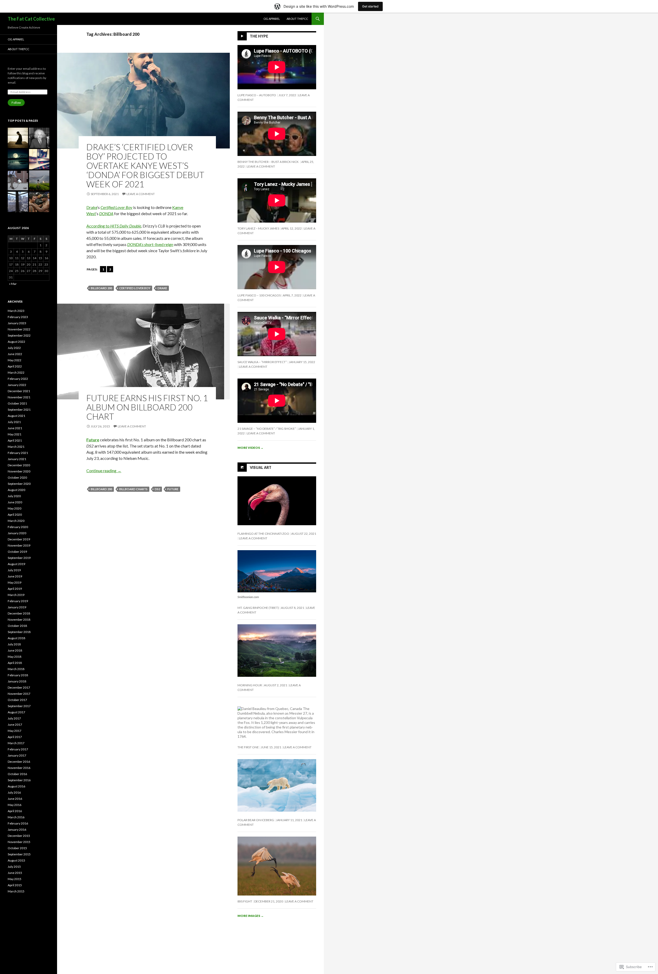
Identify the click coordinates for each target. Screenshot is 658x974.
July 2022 (14, 348)
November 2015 (19, 842)
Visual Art (260, 467)
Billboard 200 (101, 288)
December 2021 (19, 391)
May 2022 (14, 360)
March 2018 (16, 669)
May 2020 (14, 508)
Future (92, 439)
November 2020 (19, 471)
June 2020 (15, 502)
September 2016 (19, 780)
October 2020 (17, 477)
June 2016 (15, 799)
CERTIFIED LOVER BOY (134, 288)
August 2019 (16, 564)
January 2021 (17, 459)
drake (162, 288)
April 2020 (15, 514)
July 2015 (14, 866)
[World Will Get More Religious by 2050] (18, 138)
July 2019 (14, 570)
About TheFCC (297, 18)
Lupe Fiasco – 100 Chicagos (259, 295)
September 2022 (19, 335)
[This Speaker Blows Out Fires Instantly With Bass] (18, 180)
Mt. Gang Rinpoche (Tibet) (258, 608)
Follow (16, 102)
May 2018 (14, 657)
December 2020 (19, 465)
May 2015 (14, 879)
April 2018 (15, 663)
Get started (370, 6)
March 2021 (16, 447)
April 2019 (15, 589)
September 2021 (19, 409)
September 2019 (19, 558)
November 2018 (19, 619)
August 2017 (16, 712)
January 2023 (17, 323)
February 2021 (18, 453)
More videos (250, 448)
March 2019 (16, 595)
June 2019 (15, 576)
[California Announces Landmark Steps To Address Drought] (39, 180)
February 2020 (18, 527)
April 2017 (15, 737)
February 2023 (18, 317)
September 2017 (19, 706)
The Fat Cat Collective (31, 19)
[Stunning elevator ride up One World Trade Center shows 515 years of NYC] (18, 202)
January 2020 (17, 533)
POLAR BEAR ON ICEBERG (255, 820)
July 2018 (14, 644)
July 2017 (14, 718)
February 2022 (18, 379)
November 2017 (19, 694)
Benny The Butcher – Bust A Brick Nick (268, 162)
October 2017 (17, 700)
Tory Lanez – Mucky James (258, 228)
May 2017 (14, 731)
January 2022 (17, 385)
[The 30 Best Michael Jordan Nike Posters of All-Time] (39, 159)
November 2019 (19, 545)
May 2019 (14, 582)
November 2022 (19, 329)
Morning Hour (249, 685)
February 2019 (18, 601)
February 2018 (18, 675)
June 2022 (15, 354)
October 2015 (17, 848)
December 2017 (19, 687)
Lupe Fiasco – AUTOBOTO (257, 95)
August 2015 (16, 860)
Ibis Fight (244, 901)
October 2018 (17, 626)
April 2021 (15, 440)
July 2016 (14, 792)
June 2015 (15, 873)
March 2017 (16, 743)
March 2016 (16, 817)
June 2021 (15, 428)
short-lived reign (150, 244)
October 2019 (17, 552)
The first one (248, 747)
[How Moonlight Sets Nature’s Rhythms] (18, 159)
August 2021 (16, 416)
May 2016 (14, 805)
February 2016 (18, 823)
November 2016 (19, 768)
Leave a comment (140, 194)
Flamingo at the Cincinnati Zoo (263, 534)
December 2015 (19, 836)
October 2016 (17, 774)
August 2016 (16, 786)
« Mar (13, 284)
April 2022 (15, 366)
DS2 (157, 489)
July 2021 (14, 422)
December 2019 (19, 539)
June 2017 (15, 724)
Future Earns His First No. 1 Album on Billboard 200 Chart (147, 407)
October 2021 (17, 403)
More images (250, 916)
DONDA (106, 213)
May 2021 (14, 434)
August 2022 (16, 342)
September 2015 (19, 854)
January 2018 (17, 681)
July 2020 (14, 496)
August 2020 (16, 490)
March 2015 (16, 891)
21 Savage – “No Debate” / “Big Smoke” (266, 429)
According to (113, 225)
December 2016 (19, 762)
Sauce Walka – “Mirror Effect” (262, 362)
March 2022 (16, 372)
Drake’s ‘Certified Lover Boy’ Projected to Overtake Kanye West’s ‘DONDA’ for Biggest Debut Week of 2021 (145, 165)
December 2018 (19, 613)
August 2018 (16, 638)
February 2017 (18, 749)
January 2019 (17, 607)
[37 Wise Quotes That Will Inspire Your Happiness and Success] (39, 138)
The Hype (259, 36)
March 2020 (16, 521)
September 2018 (19, 632)
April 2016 (15, 811)
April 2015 (15, 885)
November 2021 (19, 397)
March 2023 (16, 311)
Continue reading (103, 470)
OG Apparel (271, 18)
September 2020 (19, 484)
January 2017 (17, 755)
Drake (91, 207)
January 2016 (17, 829)
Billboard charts (133, 489)
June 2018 (15, 650)
